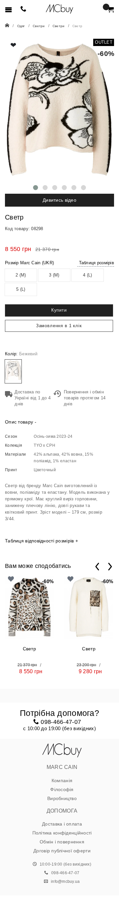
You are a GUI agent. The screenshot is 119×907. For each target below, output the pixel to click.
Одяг (21, 26)
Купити (59, 310)
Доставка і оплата (62, 824)
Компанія (62, 780)
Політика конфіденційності (62, 832)
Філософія (62, 789)
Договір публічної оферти (62, 850)
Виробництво (62, 798)
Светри (39, 26)
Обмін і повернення (62, 841)
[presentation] (97, 567)
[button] (35, 187)
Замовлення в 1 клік (59, 326)
